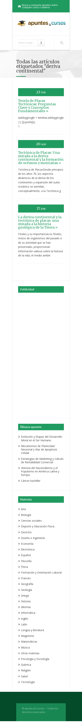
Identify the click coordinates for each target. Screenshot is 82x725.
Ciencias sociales (31, 520)
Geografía (27, 584)
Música (25, 647)
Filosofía (26, 561)
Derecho (26, 532)
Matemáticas (29, 641)
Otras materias (30, 653)
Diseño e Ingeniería (33, 538)
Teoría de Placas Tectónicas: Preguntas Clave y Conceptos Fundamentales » (37, 105)
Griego (25, 595)
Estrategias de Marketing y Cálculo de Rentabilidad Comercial (42, 460)
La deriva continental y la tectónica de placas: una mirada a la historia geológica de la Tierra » (39, 222)
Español (26, 555)
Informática (28, 613)
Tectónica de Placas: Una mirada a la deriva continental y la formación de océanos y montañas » (41, 157)
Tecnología (28, 682)
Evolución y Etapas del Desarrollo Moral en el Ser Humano (41, 438)
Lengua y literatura (32, 630)
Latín (24, 624)
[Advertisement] (41, 354)
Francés (26, 578)
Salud (24, 676)
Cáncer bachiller (30, 481)
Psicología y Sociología (35, 659)
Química (26, 664)
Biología (26, 515)
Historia (26, 601)
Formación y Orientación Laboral (41, 572)
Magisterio (27, 636)
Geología (26, 590)
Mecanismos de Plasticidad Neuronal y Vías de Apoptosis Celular (39, 449)
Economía (27, 543)
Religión (26, 670)
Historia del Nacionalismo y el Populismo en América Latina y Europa (40, 471)
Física (24, 567)
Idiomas (26, 607)
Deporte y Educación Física (37, 526)
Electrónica (28, 549)
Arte (23, 509)
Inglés (24, 618)
